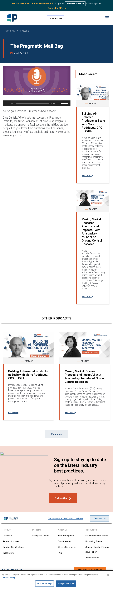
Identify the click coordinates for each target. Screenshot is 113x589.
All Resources (92, 557)
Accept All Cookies (66, 583)
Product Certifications (13, 547)
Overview (7, 535)
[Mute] (58, 103)
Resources (10, 30)
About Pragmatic (66, 535)
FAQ (60, 553)
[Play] (6, 103)
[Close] (108, 575)
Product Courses (11, 541)
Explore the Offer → (57, 8)
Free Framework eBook (96, 535)
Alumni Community (67, 547)
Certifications (64, 541)
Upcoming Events (93, 541)
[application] (36, 103)
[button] (107, 18)
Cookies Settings (44, 583)
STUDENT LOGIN (56, 18)
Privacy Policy (9, 577)
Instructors (8, 553)
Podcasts (24, 30)
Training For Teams (39, 535)
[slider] (65, 103)
